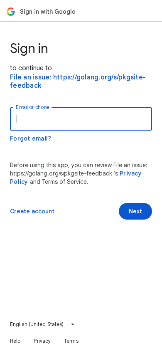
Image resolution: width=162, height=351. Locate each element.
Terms (71, 341)
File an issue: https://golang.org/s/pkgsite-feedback (78, 81)
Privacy (42, 341)
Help (15, 341)
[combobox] (42, 324)
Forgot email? (30, 138)
